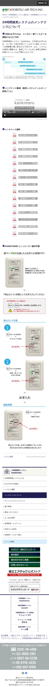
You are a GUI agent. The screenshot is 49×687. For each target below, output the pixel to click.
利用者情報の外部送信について (35, 638)
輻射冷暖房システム (24, 628)
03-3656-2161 (26, 653)
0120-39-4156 (26, 649)
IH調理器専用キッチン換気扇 (25, 614)
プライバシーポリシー (10, 638)
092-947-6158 (26, 667)
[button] (42, 3)
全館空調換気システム (24, 606)
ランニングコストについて (36, 457)
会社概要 (4, 635)
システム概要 (8, 457)
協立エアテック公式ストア (22, 635)
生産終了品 (40, 635)
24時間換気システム (24, 599)
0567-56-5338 (27, 658)
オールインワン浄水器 (24, 621)
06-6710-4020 (26, 662)
